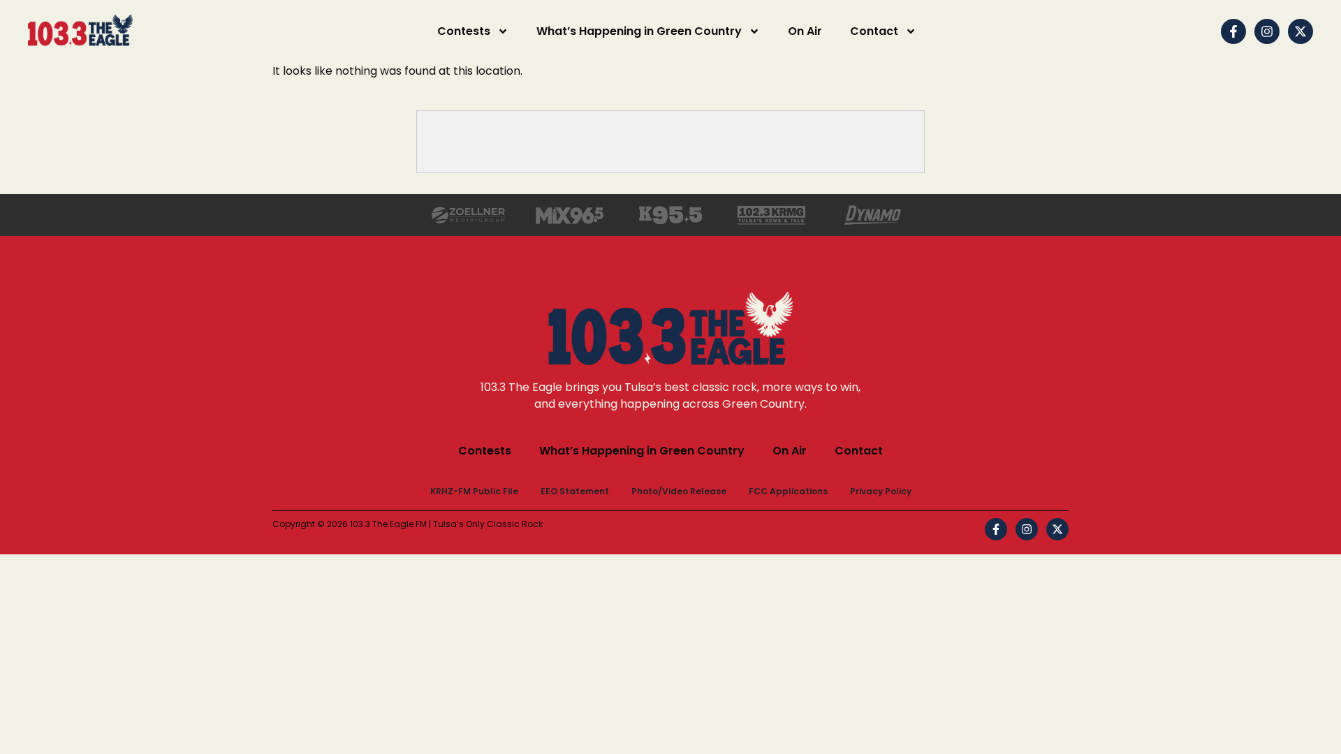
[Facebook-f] (1233, 31)
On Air (805, 31)
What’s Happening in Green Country (639, 31)
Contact (874, 31)
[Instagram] (1267, 31)
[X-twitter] (1300, 31)
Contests (463, 31)
